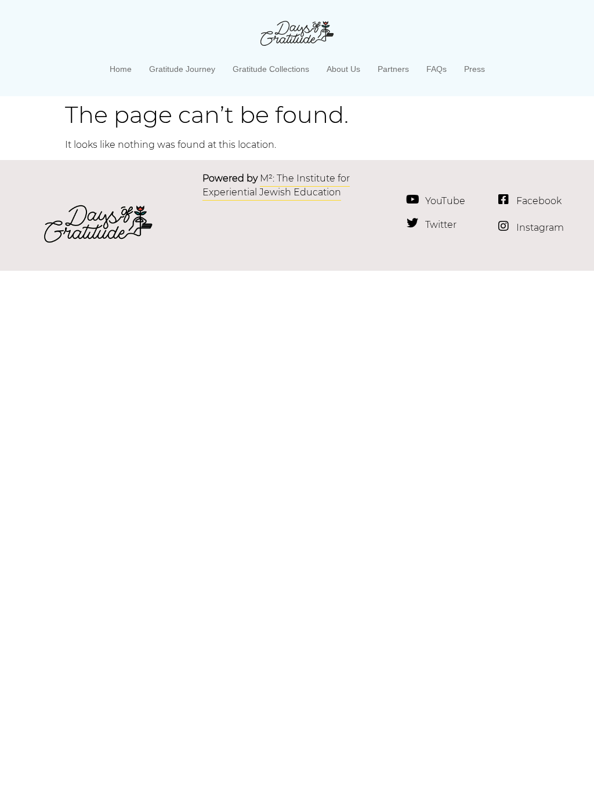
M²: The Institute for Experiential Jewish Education (276, 185)
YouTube (445, 200)
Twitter (441, 224)
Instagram (540, 227)
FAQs (436, 69)
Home (121, 69)
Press (474, 69)
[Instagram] (503, 226)
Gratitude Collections (271, 69)
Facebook (539, 200)
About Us (343, 69)
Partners (393, 69)
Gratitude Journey (182, 69)
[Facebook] (503, 199)
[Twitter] (412, 223)
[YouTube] (412, 199)
